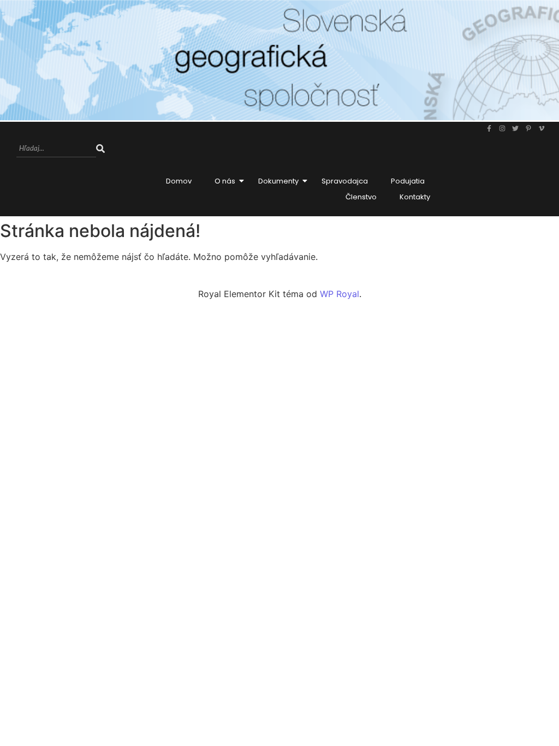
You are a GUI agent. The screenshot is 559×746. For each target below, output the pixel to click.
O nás (225, 181)
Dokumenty (278, 181)
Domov (179, 181)
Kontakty (415, 197)
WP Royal (339, 293)
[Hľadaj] (100, 148)
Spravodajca (345, 181)
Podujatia (408, 181)
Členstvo (361, 197)
